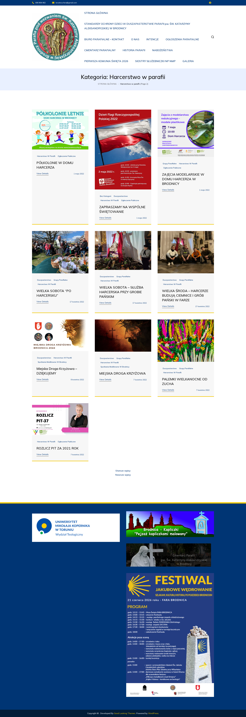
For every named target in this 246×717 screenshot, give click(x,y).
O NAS (135, 39)
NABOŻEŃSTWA (162, 50)
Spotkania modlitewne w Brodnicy (52, 362)
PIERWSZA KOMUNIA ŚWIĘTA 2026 (106, 61)
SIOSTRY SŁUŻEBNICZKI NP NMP (155, 61)
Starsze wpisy (123, 470)
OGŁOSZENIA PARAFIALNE (182, 39)
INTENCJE (152, 39)
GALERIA (188, 61)
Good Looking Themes (124, 713)
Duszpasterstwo (121, 196)
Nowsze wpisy (123, 474)
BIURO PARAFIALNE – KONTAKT (104, 39)
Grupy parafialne (170, 163)
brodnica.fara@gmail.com (66, 3)
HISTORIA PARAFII (134, 50)
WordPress (153, 713)
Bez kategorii (105, 196)
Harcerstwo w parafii (46, 156)
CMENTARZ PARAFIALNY (100, 50)
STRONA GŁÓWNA (96, 12)
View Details (43, 173)
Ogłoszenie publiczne (67, 156)
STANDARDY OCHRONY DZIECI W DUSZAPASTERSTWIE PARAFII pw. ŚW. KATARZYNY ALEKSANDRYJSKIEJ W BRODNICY (137, 26)
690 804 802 (40, 3)
